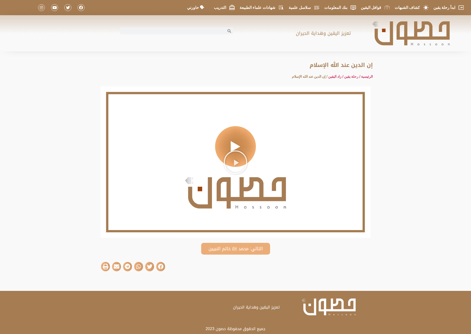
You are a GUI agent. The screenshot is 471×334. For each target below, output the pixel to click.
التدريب (220, 7)
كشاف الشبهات (407, 7)
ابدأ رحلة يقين (444, 7)
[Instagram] (41, 7)
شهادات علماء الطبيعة (257, 7)
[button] (235, 162)
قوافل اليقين (371, 7)
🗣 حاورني (195, 7)
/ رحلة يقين (352, 76)
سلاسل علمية (300, 7)
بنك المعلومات (335, 7)
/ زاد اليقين (336, 76)
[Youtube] (54, 7)
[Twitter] (67, 7)
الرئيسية (367, 76)
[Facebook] (81, 7)
